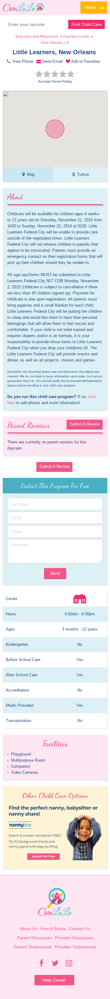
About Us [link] (28, 928)
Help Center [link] (54, 980)
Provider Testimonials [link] (75, 946)
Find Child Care (87, 24)
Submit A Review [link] (85, 424)
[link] (23, 7)
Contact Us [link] (79, 928)
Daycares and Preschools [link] (37, 36)
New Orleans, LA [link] (55, 43)
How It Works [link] (53, 928)
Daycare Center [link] (76, 36)
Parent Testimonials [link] (33, 946)
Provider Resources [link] (74, 937)
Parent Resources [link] (34, 937)
